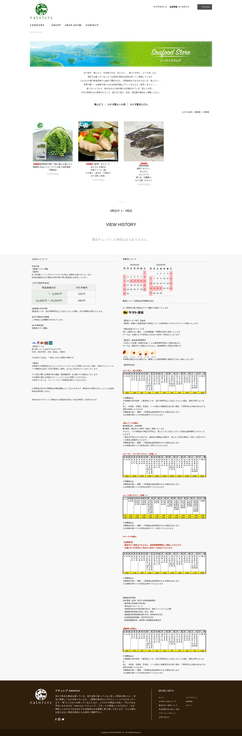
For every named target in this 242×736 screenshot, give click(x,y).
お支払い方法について (167, 701)
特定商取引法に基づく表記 (169, 709)
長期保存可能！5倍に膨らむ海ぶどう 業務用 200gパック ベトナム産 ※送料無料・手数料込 (53, 167)
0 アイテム (206, 7)
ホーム (161, 697)
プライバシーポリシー (167, 713)
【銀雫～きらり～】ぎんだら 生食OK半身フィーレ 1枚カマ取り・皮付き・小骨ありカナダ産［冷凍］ (98, 170)
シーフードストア (36, 32)
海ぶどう (98, 104)
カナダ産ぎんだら (139, 104)
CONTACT (92, 25)
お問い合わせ (164, 717)
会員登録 (173, 7)
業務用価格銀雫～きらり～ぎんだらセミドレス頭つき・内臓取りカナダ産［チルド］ (144, 172)
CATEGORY (37, 25)
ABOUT (56, 25)
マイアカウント (160, 7)
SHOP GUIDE (73, 25)
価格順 (198, 112)
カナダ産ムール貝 (116, 104)
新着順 (206, 112)
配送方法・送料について (168, 705)
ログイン (185, 7)
